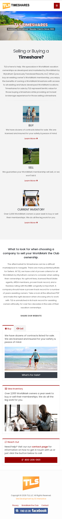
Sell (21, 328)
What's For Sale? (31, 374)
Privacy (15, 505)
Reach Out (13, 442)
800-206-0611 (31, 459)
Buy (9, 328)
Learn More (30, 138)
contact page (40, 446)
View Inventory (15, 388)
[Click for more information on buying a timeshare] (31, 359)
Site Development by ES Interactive (31, 499)
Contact (44, 505)
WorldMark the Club (30, 505)
